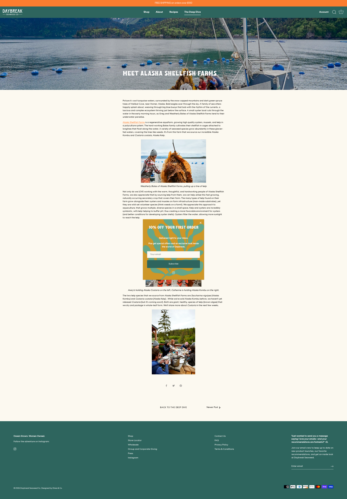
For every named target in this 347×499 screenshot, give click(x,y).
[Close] (201, 223)
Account (324, 12)
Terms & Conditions (224, 449)
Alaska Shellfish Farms (134, 123)
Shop (146, 12)
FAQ (217, 441)
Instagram (133, 458)
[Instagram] (173, 273)
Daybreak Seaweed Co (30, 488)
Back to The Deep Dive (173, 408)
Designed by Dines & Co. (51, 488)
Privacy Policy (221, 445)
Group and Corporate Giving (142, 449)
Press (130, 454)
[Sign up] (332, 466)
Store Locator (135, 441)
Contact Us (220, 436)
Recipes (173, 12)
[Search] (334, 12)
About (159, 12)
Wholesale (133, 445)
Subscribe (173, 264)
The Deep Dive (192, 12)
